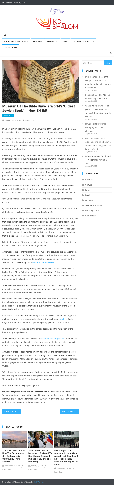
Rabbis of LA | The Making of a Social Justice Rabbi (97, 97)
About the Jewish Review (16, 41)
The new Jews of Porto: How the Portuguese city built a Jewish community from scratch (14, 456)
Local (87, 195)
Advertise (38, 41)
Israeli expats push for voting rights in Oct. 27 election (95, 127)
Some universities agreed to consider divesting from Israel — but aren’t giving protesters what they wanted (70, 411)
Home (65, 41)
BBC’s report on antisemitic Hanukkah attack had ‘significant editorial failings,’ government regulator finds (66, 457)
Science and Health (94, 205)
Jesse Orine (29, 120)
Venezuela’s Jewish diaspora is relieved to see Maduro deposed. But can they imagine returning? (40, 456)
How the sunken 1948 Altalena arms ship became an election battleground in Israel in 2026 (98, 143)
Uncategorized (92, 210)
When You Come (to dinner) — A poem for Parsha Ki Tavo (98, 160)
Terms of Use (10, 47)
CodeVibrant (38, 482)
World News (8, 116)
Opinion (89, 200)
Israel (87, 190)
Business (89, 179)
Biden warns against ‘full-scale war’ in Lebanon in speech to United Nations (13, 411)
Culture (88, 184)
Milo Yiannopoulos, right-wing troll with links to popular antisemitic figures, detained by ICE (98, 82)
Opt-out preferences (83, 41)
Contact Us (52, 41)
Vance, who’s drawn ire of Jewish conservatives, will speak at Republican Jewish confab (98, 111)
